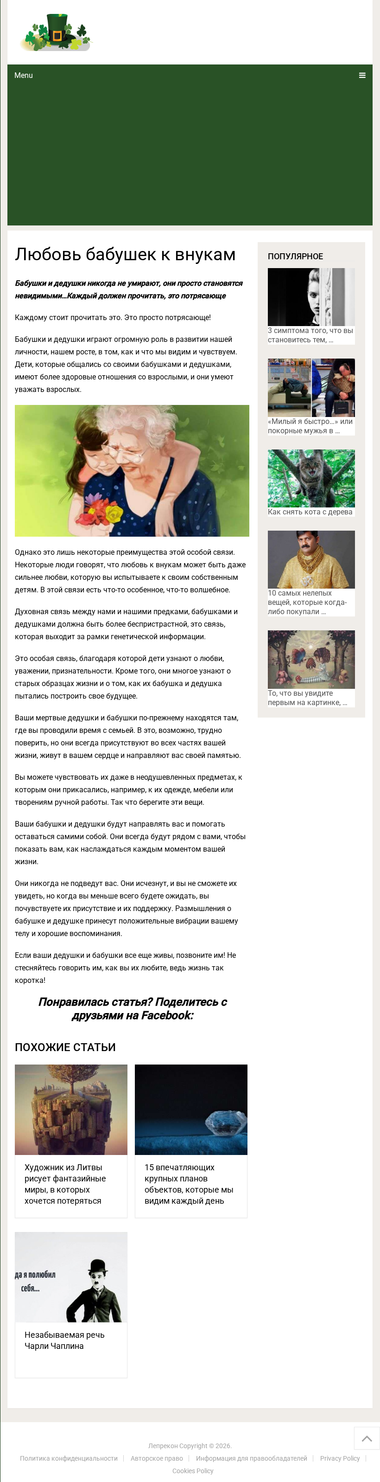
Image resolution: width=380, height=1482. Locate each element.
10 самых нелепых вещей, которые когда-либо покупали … (307, 602)
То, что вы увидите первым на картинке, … (308, 698)
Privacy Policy (340, 1458)
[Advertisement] (190, 156)
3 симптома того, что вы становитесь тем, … (310, 335)
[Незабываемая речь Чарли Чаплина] (71, 1277)
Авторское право (157, 1458)
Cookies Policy (193, 1471)
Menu (23, 75)
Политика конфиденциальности (69, 1458)
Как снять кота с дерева (310, 511)
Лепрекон (163, 1446)
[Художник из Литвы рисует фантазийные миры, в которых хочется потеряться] (71, 1110)
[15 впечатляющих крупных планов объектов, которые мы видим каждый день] (191, 1110)
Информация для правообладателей (251, 1458)
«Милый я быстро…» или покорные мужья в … (310, 426)
